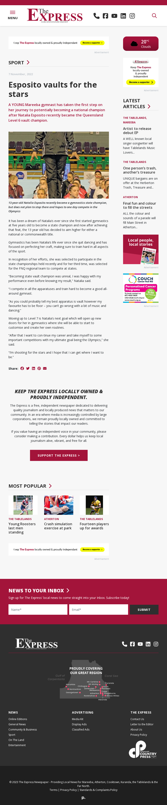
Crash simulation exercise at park (58, 526)
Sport (16, 62)
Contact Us (137, 719)
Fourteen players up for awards (94, 526)
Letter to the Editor (142, 724)
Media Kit (77, 719)
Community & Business (22, 729)
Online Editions (17, 719)
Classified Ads (80, 729)
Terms (53, 790)
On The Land (16, 740)
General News (17, 724)
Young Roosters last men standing (22, 528)
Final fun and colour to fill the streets (139, 205)
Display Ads (79, 724)
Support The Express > (59, 455)
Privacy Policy (138, 735)
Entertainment (17, 745)
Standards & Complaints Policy (98, 790)
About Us (136, 729)
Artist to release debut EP (137, 130)
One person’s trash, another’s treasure (139, 170)
